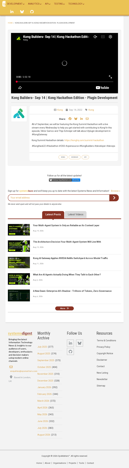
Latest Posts (53, 214)
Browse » (115, 191)
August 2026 (43, 434)
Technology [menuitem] (75, 4)
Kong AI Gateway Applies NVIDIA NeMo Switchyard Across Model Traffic (70, 258)
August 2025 (43, 353)
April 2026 (42, 407)
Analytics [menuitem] (33, 4)
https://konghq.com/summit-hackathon (84, 140)
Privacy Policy (103, 347)
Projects (72, 463)
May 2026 (42, 414)
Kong (60, 109)
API (85, 157)
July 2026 (42, 428)
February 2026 (44, 394)
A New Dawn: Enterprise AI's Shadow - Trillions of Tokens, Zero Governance (72, 291)
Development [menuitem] (14, 4)
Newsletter (102, 379)
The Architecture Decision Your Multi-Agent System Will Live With (67, 242)
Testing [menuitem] (58, 4)
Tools (81, 463)
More (62, 308)
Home (10, 23)
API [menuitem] (46, 4)
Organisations (59, 463)
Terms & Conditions (106, 340)
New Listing (102, 373)
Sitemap (101, 385)
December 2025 (45, 380)
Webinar (74, 157)
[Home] (20, 333)
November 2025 (45, 374)
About (47, 463)
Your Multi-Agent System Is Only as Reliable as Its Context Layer (66, 225)
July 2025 (42, 347)
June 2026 (42, 421)
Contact (101, 366)
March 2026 (43, 401)
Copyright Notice (105, 353)
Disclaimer (102, 360)
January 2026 (44, 387)
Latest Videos (75, 214)
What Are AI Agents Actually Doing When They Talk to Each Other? (67, 274)
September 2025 (45, 360)
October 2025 (44, 367)
